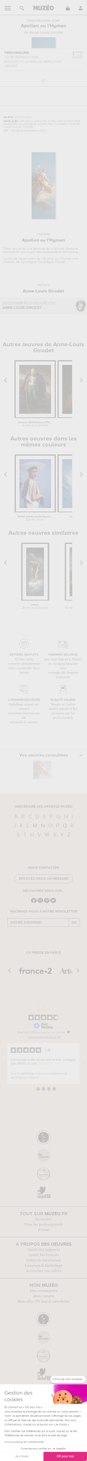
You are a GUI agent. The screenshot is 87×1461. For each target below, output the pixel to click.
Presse (43, 1230)
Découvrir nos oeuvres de (29, 306)
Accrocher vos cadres (43, 1271)
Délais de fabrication (43, 1260)
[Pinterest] (47, 902)
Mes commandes (44, 1291)
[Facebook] (34, 902)
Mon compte (43, 1296)
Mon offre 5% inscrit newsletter (43, 1301)
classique (71, 248)
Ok (74, 922)
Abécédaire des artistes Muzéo (43, 806)
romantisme (70, 252)
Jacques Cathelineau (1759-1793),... (35, 424)
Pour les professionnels (43, 1224)
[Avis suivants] (83, 1064)
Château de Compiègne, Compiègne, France (34, 262)
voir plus (43, 1063)
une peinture (36, 248)
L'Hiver (35, 606)
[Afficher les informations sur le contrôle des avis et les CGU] (68, 1032)
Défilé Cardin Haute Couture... (35, 518)
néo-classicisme (47, 252)
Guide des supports (43, 1250)
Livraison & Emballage (43, 1266)
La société (43, 1219)
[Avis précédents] (3, 1064)
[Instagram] (40, 902)
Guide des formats (43, 1255)
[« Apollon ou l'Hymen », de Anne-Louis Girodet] (42, 770)
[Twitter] (53, 902)
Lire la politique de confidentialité (24, 1442)
